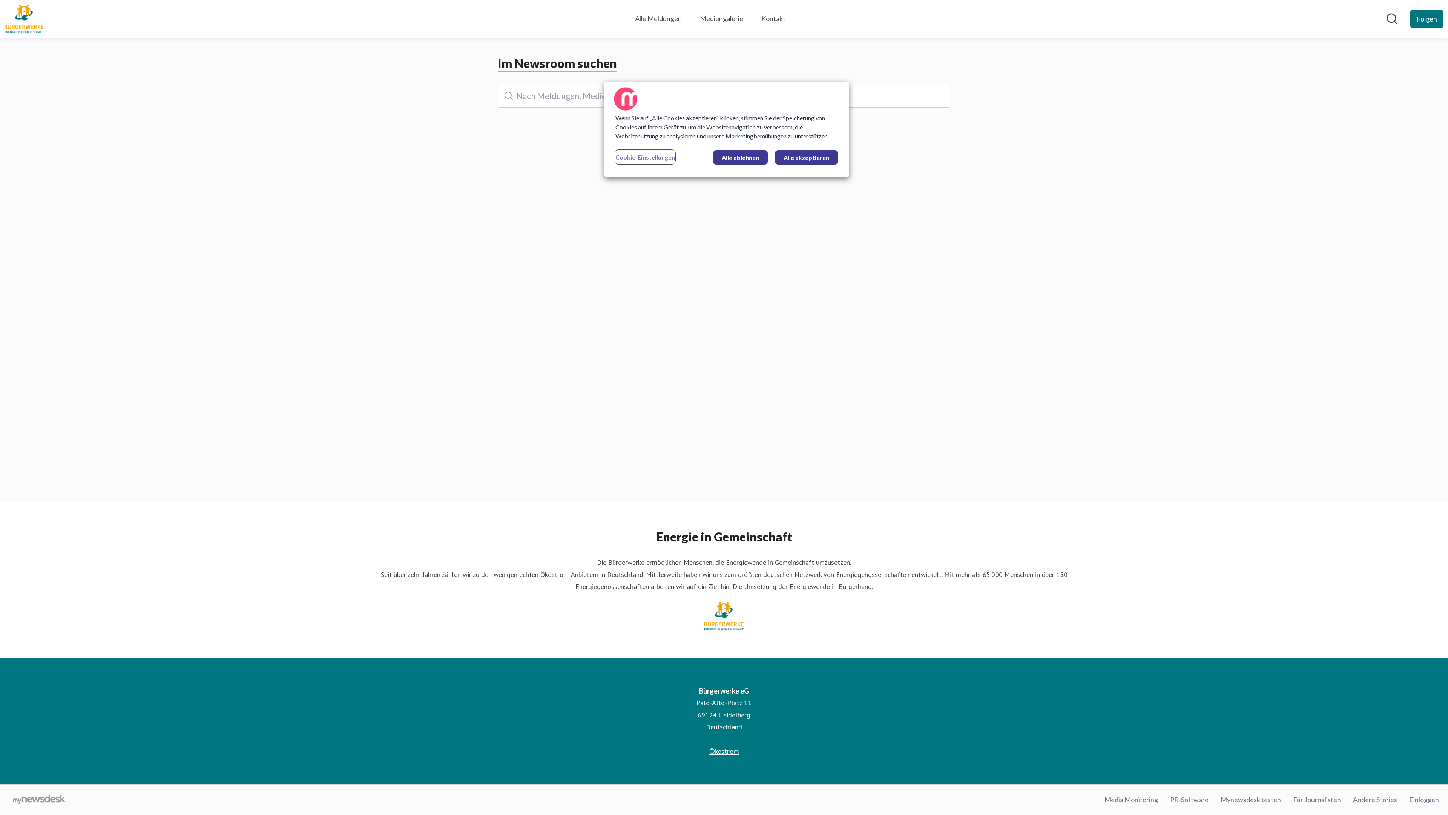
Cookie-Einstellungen (645, 157)
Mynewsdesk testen (1251, 799)
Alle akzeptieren (806, 157)
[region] (726, 129)
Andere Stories (1375, 799)
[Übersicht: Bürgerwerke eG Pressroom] (24, 19)
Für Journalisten (1317, 799)
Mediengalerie (721, 18)
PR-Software (1189, 799)
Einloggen (1424, 799)
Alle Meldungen (658, 18)
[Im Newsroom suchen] (1392, 19)
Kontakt (773, 18)
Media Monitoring (1131, 799)
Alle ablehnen (740, 157)
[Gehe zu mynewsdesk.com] (39, 800)
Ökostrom (724, 751)
